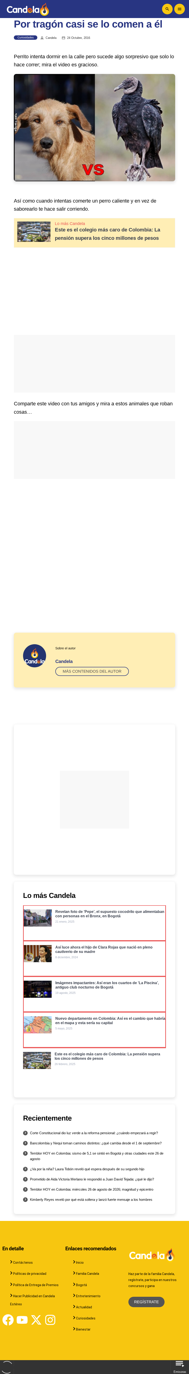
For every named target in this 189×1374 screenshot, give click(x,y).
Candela (51, 38)
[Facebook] (8, 1320)
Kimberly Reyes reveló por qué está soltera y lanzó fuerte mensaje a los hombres (91, 1199)
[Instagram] (50, 1320)
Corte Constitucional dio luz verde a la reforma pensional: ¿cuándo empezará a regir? (94, 1133)
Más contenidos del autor (92, 671)
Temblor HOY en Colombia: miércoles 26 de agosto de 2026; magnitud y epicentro (91, 1189)
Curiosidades (26, 37)
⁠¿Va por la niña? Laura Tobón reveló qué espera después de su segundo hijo (87, 1169)
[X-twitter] (36, 1320)
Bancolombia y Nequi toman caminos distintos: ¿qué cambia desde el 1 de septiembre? (96, 1143)
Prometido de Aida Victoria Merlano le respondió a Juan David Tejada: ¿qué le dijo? (92, 1179)
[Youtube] (22, 1320)
